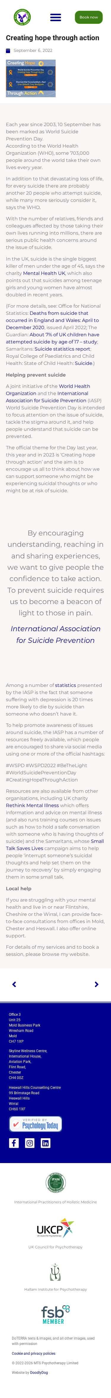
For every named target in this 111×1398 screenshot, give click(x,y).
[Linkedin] (46, 1143)
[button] (56, 17)
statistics (65, 685)
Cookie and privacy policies (33, 1353)
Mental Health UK (44, 273)
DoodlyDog (39, 1373)
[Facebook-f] (14, 1143)
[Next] (77, 984)
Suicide (83, 363)
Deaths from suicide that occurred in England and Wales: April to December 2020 (52, 320)
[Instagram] (30, 1143)
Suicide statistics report (62, 349)
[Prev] (33, 984)
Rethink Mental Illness (32, 805)
